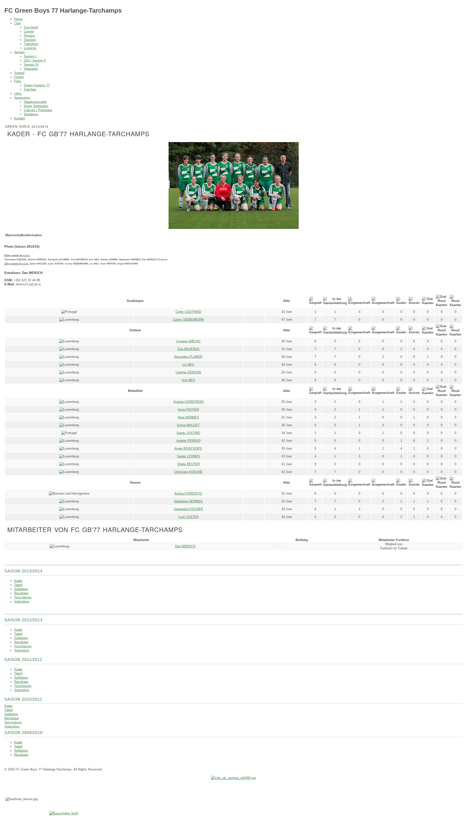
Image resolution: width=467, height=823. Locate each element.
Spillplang (11, 714)
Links (18, 93)
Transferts (31, 44)
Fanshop (30, 89)
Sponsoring (22, 97)
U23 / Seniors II (35, 60)
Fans (17, 81)
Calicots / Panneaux (38, 110)
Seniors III (31, 64)
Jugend (19, 73)
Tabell (8, 710)
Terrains (29, 35)
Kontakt (19, 118)
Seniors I (30, 56)
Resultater (11, 718)
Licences (30, 48)
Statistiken (11, 726)
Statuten (30, 40)
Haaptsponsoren (35, 102)
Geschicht (31, 27)
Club (17, 23)
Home (18, 19)
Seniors (19, 52)
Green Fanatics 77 (37, 85)
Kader (8, 706)
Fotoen (19, 77)
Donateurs (31, 114)
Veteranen (31, 69)
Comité (29, 31)
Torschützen (13, 722)
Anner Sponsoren (36, 106)
